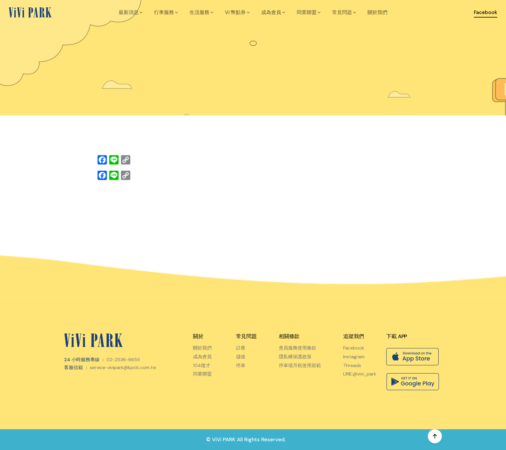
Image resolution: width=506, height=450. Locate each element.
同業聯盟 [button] (307, 12)
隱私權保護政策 (295, 357)
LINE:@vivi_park (359, 374)
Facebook (353, 348)
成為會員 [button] (271, 12)
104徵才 (201, 365)
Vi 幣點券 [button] (236, 12)
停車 (240, 365)
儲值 (240, 357)
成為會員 (202, 357)
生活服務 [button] (200, 12)
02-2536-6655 (123, 359)
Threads (352, 365)
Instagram (354, 357)
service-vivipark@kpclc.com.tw (123, 367)
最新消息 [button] (129, 12)
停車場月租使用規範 (300, 365)
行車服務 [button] (164, 12)
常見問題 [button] (342, 12)
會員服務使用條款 (297, 348)
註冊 (240, 348)
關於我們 (377, 12)
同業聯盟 (202, 374)
